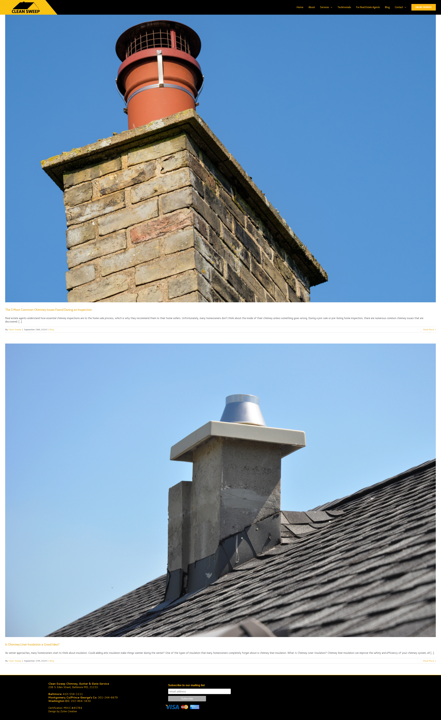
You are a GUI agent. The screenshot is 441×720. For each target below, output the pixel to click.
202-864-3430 (81, 701)
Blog (51, 329)
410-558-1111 (73, 694)
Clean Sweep (14, 329)
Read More (428, 329)
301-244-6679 (108, 697)
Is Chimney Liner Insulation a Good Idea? (32, 644)
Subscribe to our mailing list (186, 685)
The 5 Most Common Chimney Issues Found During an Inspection (48, 310)
